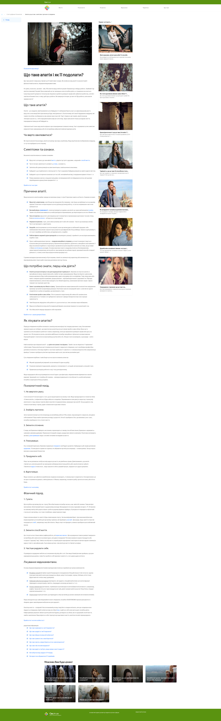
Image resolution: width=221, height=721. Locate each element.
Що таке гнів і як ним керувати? (39, 645)
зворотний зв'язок (141, 712)
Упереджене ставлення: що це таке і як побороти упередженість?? (112, 287)
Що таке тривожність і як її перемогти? (42, 628)
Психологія (81, 8)
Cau (47, 7)
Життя (61, 8)
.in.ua (47, 2)
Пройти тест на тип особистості (34, 620)
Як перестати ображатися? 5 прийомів (41, 656)
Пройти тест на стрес (31, 185)
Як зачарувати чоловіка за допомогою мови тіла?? (114, 210)
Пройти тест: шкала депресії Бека (34, 314)
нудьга (33, 466)
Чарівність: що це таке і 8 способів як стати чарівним (113, 171)
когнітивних (39, 248)
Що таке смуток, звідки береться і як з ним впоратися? (46, 642)
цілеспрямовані (34, 435)
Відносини (124, 8)
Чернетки (146, 8)
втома (55, 164)
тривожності (44, 210)
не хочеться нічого (39, 218)
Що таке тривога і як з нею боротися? (41, 638)
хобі (34, 522)
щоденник (27, 448)
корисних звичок (61, 535)
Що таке (166, 8)
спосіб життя (85, 160)
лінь (58, 610)
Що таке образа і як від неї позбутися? (41, 635)
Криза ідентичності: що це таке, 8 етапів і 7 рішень (113, 132)
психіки (90, 210)
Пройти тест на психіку (31, 487)
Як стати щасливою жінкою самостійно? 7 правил (113, 94)
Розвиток (103, 8)
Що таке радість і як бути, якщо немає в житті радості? (46, 649)
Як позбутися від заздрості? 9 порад (40, 653)
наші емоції (35, 68)
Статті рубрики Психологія (14, 14)
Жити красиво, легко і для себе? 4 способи (113, 55)
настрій (69, 520)
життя (53, 160)
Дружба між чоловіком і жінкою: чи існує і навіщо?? (113, 248)
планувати (57, 446)
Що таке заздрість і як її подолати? (40, 631)
